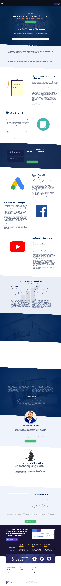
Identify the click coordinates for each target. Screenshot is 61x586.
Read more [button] (20, 551)
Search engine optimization (13, 118)
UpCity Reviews (29, 361)
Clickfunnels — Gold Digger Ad (49, 251)
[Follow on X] (52, 582)
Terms (32, 581)
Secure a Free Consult (30, 21)
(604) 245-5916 (50, 3)
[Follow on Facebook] (51, 582)
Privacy (30, 581)
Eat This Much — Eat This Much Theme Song (40, 252)
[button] (18, 548)
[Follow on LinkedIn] (54, 582)
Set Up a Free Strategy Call (12, 539)
